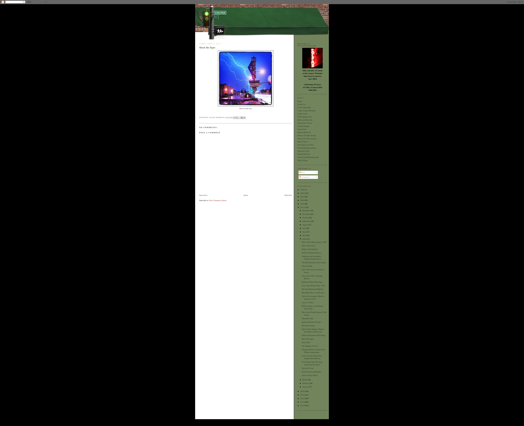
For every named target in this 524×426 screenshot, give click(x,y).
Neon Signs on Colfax (305, 145)
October (306, 217)
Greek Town (301, 129)
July (304, 228)
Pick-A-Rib (306, 342)
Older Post (288, 195)
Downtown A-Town (304, 123)
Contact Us (301, 104)
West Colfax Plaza (308, 245)
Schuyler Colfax (303, 151)
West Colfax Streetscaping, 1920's (314, 242)
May (304, 235)
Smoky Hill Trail (303, 154)
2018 (302, 204)
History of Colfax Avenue (306, 135)
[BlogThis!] (236, 117)
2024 (302, 193)
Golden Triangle (303, 126)
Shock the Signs (308, 339)
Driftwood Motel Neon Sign (312, 282)
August (305, 224)
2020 (302, 200)
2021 (302, 196)
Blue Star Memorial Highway (312, 289)
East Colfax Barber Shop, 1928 (313, 285)
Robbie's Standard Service (311, 252)
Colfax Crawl (302, 113)
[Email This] (234, 117)
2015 (302, 395)
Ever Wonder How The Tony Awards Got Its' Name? (312, 363)
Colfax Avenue (216, 117)
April (305, 239)
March (305, 379)
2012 (302, 405)
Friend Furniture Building (311, 372)
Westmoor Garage (308, 325)
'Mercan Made (307, 266)
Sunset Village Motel (310, 375)
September (307, 221)
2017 (302, 207)
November (307, 214)
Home (246, 195)
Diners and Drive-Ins (305, 120)
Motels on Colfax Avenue (306, 138)
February (306, 383)
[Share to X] (239, 117)
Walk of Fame (302, 160)
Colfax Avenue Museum (306, 110)
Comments (305, 177)
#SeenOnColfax (308, 318)
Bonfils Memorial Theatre (311, 322)
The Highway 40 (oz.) (310, 346)
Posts (303, 172)
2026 (302, 189)
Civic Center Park (304, 107)
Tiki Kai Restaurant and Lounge (314, 262)
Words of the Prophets (310, 249)
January (306, 387)
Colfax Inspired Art (304, 116)
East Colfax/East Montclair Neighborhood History (312, 357)
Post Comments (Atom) (217, 200)
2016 (302, 391)
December (306, 210)
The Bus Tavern (307, 368)
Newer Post (203, 195)
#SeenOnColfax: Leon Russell (313, 292)
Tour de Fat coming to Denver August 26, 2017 (313, 297)
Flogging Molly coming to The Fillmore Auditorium (313, 350)
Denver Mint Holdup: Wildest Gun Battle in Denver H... (313, 330)
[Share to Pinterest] (244, 117)
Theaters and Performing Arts (308, 157)
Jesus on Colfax (307, 302)
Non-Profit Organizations (306, 148)
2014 (302, 398)
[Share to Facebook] (241, 117)
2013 (302, 402)
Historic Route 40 (304, 132)
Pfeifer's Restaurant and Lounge (313, 335)
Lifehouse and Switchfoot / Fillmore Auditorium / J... (312, 257)
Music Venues (302, 141)
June (304, 232)
